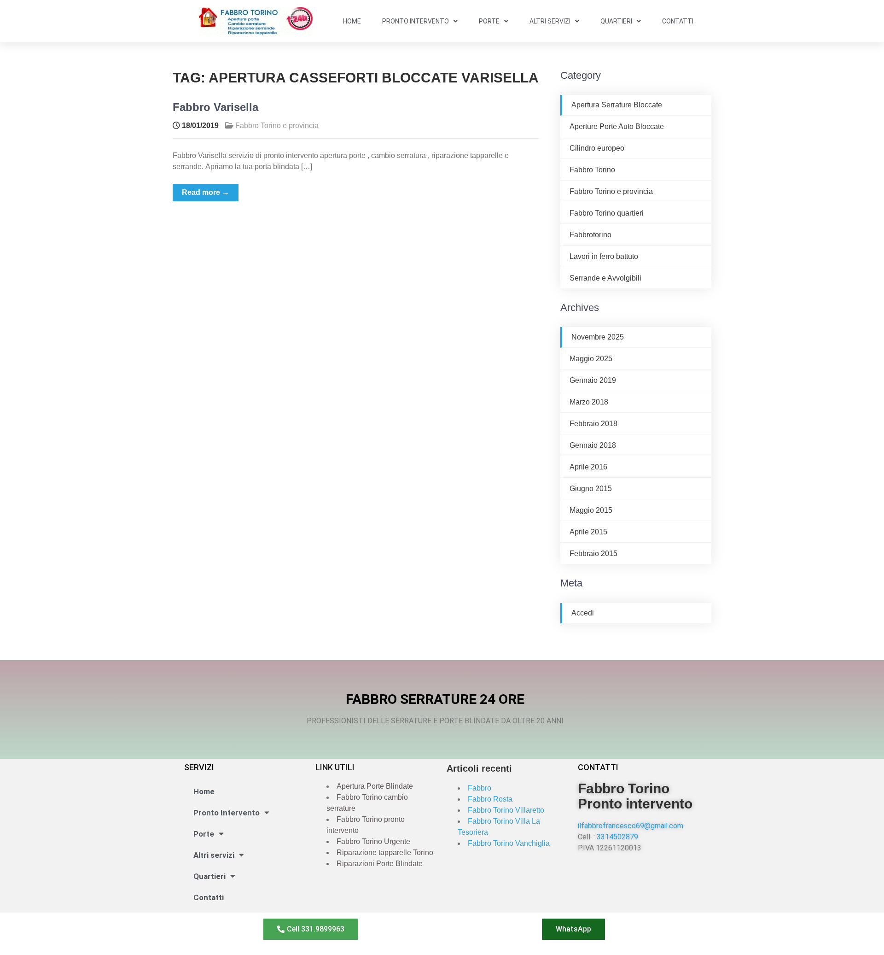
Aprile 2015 (588, 532)
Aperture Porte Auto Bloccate (617, 126)
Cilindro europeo (597, 148)
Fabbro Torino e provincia (277, 125)
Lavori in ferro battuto (604, 256)
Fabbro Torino (592, 170)
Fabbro (479, 788)
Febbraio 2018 (593, 424)
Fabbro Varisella (215, 107)
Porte (489, 21)
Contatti (677, 21)
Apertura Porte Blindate (375, 786)
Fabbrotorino (590, 235)
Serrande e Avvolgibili (605, 278)
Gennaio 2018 (593, 445)
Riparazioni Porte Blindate (380, 863)
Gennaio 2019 (593, 380)
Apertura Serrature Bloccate (616, 105)
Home (352, 21)
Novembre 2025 (597, 337)
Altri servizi (549, 21)
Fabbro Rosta (490, 799)
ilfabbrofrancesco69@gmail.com (630, 825)
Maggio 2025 (591, 359)
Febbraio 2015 (593, 553)
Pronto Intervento (415, 21)
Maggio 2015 (591, 510)
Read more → (205, 192)
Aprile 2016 (588, 467)
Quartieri (616, 21)
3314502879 (617, 836)
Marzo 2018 (589, 402)
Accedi (582, 613)
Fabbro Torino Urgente (373, 841)
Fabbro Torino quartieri (607, 213)
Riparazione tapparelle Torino (385, 852)
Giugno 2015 (591, 488)
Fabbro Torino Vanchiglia (509, 843)
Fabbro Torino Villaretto (506, 810)
